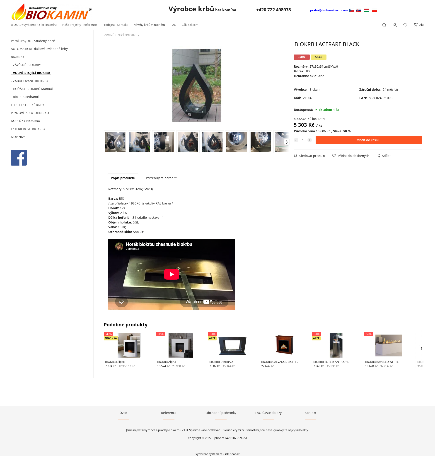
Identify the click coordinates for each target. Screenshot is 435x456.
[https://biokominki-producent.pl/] (374, 10)
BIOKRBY (17, 57)
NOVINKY (18, 137)
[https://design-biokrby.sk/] (358, 10)
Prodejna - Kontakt (115, 25)
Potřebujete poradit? (161, 178)
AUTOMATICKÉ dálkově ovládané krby (39, 49)
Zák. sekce (189, 25)
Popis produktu (123, 178)
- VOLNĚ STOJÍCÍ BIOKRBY (31, 73)
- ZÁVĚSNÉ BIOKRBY (26, 65)
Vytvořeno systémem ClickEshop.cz (218, 454)
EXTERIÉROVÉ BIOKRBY (28, 129)
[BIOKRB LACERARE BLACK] (196, 85)
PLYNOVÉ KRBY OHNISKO (30, 113)
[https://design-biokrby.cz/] (352, 10)
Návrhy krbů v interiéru (149, 25)
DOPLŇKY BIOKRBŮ (25, 121)
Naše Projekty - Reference (79, 25)
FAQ (173, 25)
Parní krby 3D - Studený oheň (33, 41)
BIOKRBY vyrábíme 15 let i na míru (34, 25)
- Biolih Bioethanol (25, 97)
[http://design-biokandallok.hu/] (366, 10)
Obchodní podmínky (220, 413)
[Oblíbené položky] (405, 25)
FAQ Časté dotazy (268, 413)
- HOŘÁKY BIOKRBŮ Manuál (32, 89)
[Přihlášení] (395, 24)
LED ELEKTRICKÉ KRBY (27, 105)
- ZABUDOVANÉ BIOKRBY (29, 81)
